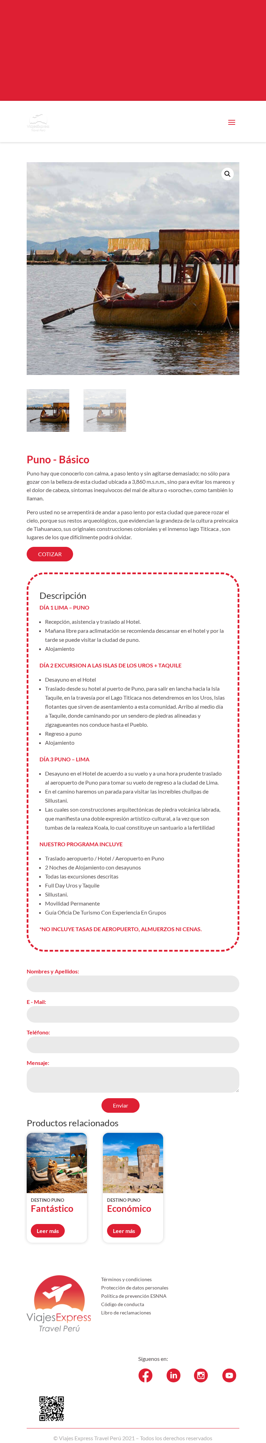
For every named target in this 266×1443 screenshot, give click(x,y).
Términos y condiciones (126, 1279)
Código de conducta (122, 1304)
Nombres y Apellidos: (53, 971)
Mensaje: (38, 1062)
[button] (227, 174)
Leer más (48, 1230)
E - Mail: (36, 1001)
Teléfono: (38, 1032)
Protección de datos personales (134, 1288)
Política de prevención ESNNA (134, 1296)
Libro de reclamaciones (126, 1312)
